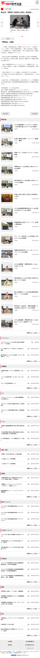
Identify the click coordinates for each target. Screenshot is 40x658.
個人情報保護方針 (30, 641)
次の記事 (34, 113)
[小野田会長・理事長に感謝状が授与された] (20, 15)
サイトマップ (30, 648)
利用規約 (10, 644)
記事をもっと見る (32, 333)
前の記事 (5, 113)
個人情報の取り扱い (30, 644)
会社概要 (10, 641)
